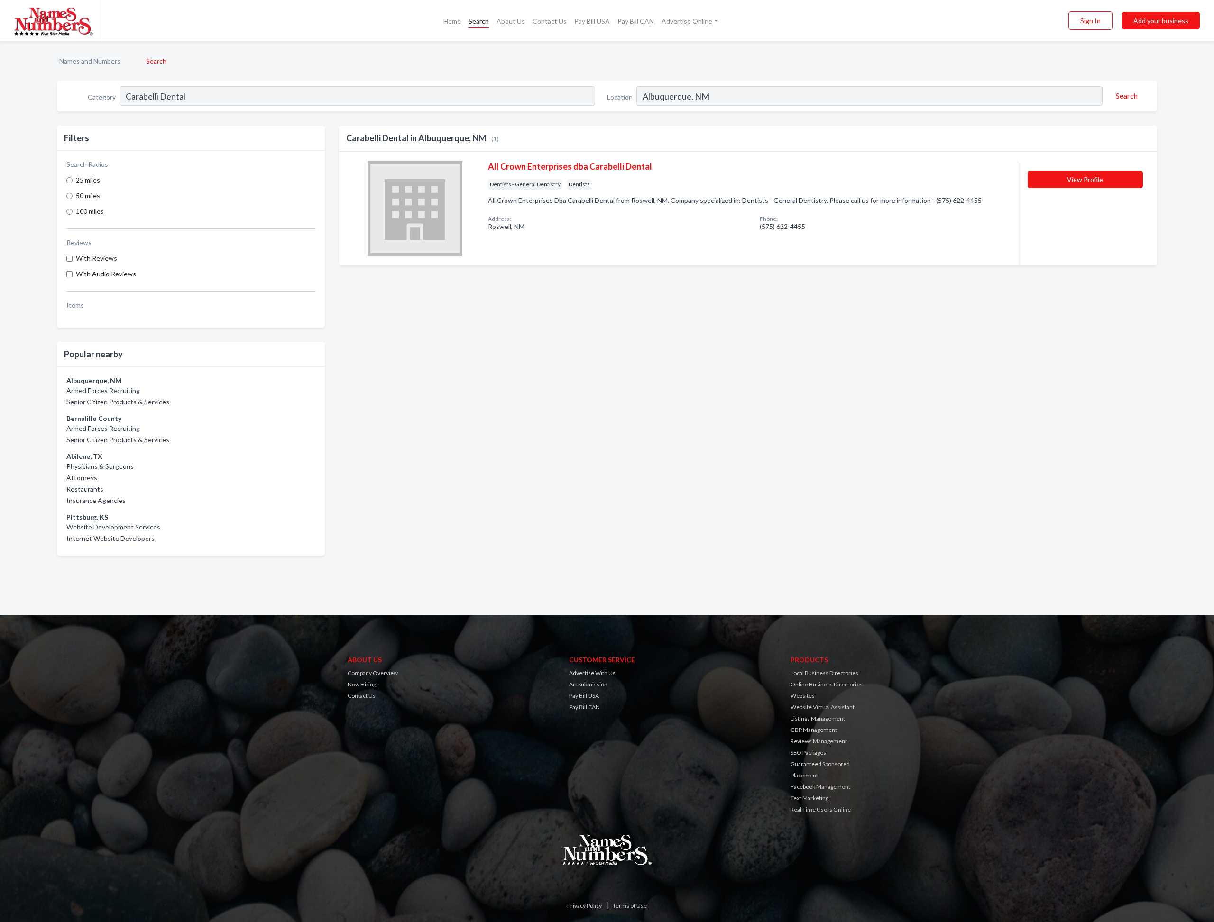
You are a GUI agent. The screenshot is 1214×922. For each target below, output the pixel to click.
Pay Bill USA (592, 21)
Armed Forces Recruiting (103, 390)
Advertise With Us (592, 672)
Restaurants (84, 489)
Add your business (1160, 21)
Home (452, 21)
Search (479, 21)
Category (102, 97)
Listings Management (818, 718)
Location (620, 97)
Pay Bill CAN (635, 21)
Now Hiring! (363, 684)
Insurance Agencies (96, 500)
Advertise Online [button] (687, 21)
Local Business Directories (824, 672)
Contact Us (550, 21)
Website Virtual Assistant (823, 707)
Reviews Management (819, 741)
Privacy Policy (584, 905)
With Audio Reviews (106, 274)
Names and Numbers (89, 61)
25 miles (88, 180)
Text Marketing (809, 798)
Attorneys (81, 478)
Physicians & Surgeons (100, 466)
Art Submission (588, 684)
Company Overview (373, 672)
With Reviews (96, 258)
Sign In (1090, 21)
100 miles (90, 211)
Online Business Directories (827, 684)
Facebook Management (820, 786)
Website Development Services (113, 527)
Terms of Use (630, 905)
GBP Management (814, 729)
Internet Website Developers (110, 538)
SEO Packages (808, 752)
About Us (511, 21)
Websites (803, 695)
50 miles (88, 196)
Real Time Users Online (821, 809)
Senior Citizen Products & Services (117, 402)
